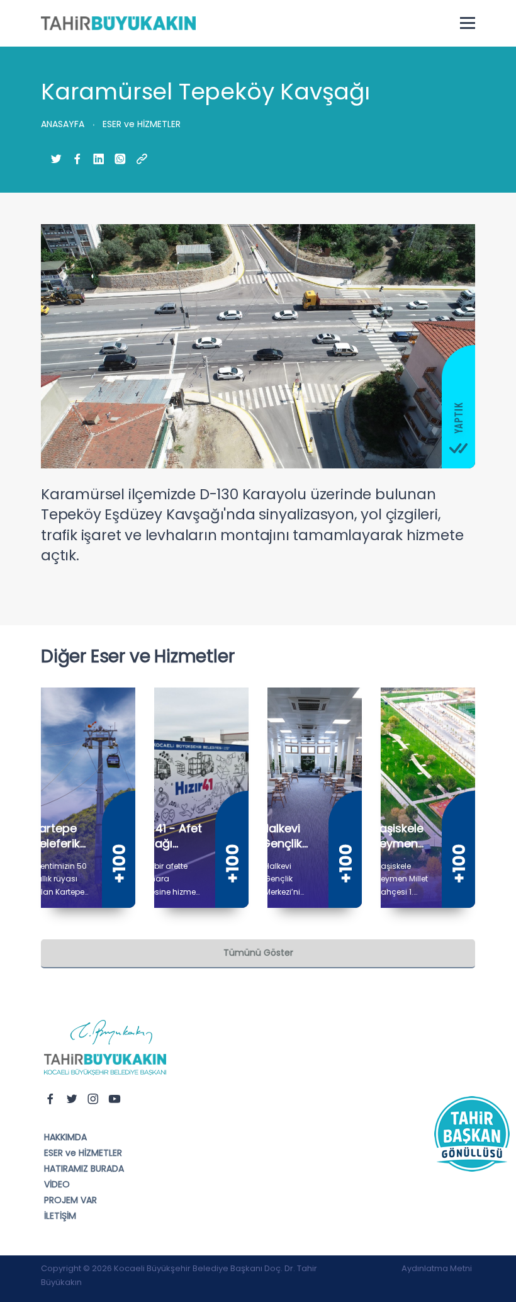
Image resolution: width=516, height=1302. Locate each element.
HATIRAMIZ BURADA (84, 1168)
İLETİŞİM (60, 1215)
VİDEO (57, 1184)
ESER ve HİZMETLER (83, 1152)
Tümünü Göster (258, 952)
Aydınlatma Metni (436, 1268)
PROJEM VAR (70, 1200)
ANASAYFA (62, 124)
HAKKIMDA (65, 1137)
